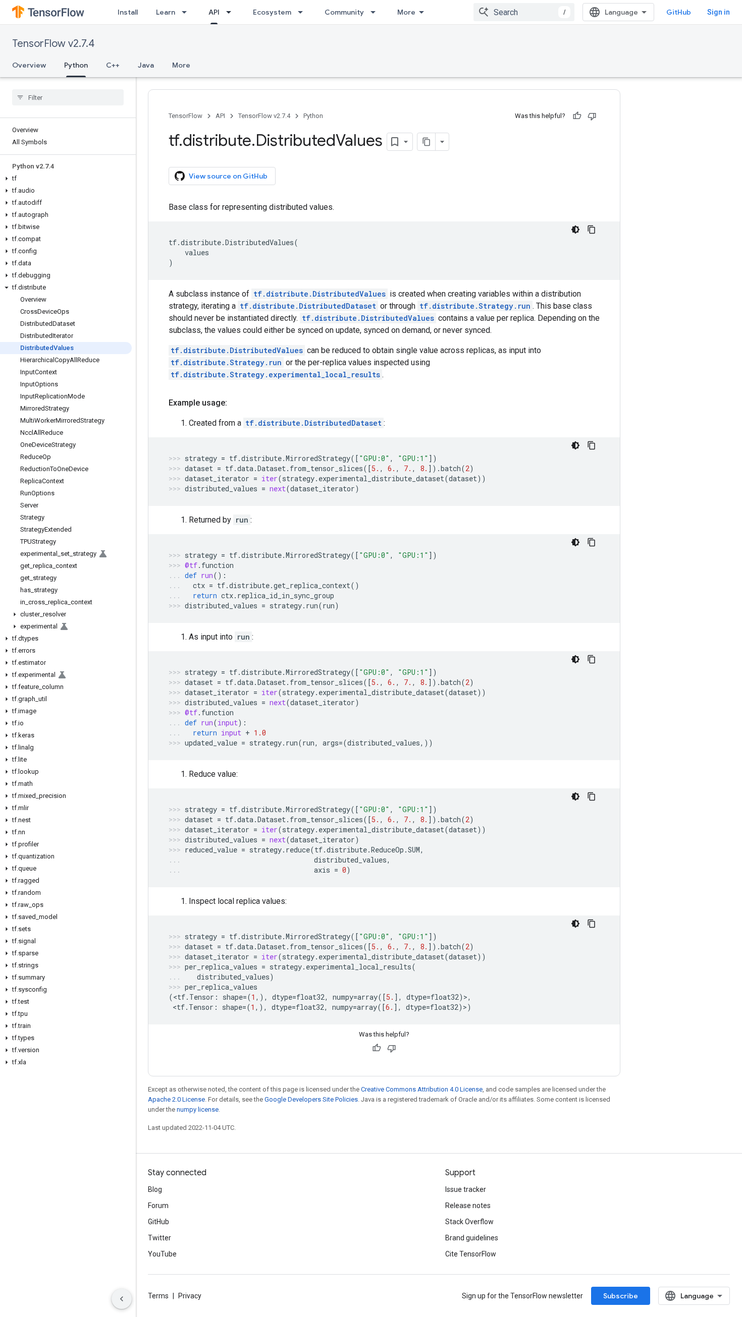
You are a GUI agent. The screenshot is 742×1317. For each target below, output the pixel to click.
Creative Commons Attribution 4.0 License (422, 1089)
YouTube (162, 1254)
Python (76, 65)
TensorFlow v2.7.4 (53, 43)
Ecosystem (272, 12)
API (214, 12)
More (406, 12)
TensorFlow (185, 116)
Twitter (159, 1238)
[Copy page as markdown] (426, 141)
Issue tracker (465, 1189)
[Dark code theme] (575, 229)
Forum (158, 1205)
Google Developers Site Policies (311, 1099)
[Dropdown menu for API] (232, 12)
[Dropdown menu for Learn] (187, 12)
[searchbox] (68, 97)
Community (344, 12)
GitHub (678, 12)
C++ (113, 65)
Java (146, 65)
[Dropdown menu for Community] (376, 12)
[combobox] (523, 12)
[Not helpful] (592, 116)
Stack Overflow (469, 1222)
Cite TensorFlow (470, 1254)
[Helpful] (577, 116)
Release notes (468, 1205)
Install (128, 12)
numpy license (198, 1109)
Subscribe (620, 1295)
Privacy (189, 1296)
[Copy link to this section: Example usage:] (237, 403)
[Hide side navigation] (122, 1299)
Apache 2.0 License (176, 1099)
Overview (29, 65)
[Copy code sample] (592, 229)
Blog (155, 1189)
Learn (165, 12)
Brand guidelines (471, 1238)
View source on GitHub (228, 176)
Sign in (718, 12)
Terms (158, 1296)
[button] (66, 179)
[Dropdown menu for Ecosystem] (303, 12)
